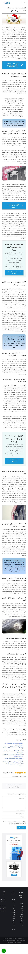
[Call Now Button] (4, 951)
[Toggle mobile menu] (25, 2)
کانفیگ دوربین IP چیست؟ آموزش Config (13, 762)
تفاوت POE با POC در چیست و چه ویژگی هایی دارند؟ (13, 752)
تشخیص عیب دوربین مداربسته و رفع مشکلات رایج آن (14, 744)
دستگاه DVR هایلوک (21, 918)
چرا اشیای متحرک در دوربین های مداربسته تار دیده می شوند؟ (13, 755)
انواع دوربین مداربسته (13, 920)
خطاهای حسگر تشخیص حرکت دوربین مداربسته (14, 759)
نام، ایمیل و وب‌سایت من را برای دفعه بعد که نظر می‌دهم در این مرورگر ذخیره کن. (14, 823)
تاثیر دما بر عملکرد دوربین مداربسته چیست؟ (14, 765)
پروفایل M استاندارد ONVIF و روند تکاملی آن (13, 748)
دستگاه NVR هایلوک (21, 924)
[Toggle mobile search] (21, 2)
